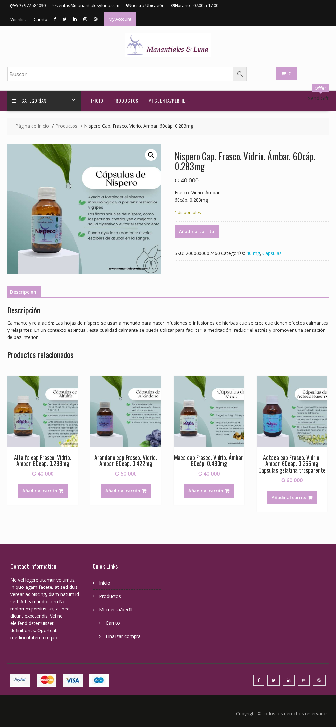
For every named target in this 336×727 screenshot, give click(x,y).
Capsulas (272, 253)
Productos (125, 100)
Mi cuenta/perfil (166, 100)
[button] (151, 155)
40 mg (253, 253)
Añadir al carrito (196, 231)
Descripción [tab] (23, 292)
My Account (120, 19)
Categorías (34, 100)
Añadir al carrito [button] (39, 491)
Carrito (40, 19)
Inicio (97, 100)
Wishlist (18, 19)
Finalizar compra (123, 636)
